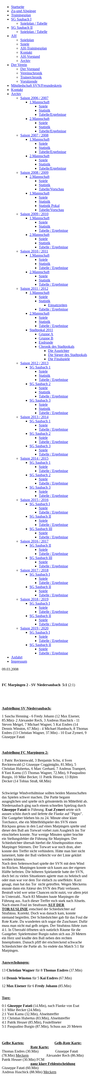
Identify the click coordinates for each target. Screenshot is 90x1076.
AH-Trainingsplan (33, 48)
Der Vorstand (30, 69)
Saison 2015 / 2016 (34, 500)
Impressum (19, 661)
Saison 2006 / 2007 (34, 98)
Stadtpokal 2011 (41, 330)
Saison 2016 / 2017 (34, 541)
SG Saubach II (22, 27)
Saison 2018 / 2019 (34, 599)
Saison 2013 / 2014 (34, 417)
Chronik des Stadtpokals (56, 346)
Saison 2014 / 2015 (34, 458)
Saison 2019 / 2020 (34, 628)
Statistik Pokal (49, 206)
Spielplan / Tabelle (33, 23)
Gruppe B (46, 338)
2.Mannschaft (39, 119)
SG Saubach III (41, 529)
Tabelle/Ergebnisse (52, 114)
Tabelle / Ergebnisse (53, 230)
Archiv (25, 61)
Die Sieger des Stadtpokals (67, 355)
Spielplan (27, 40)
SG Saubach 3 (40, 400)
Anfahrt (16, 657)
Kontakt (26, 52)
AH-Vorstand (30, 56)
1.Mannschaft (39, 102)
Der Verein (19, 65)
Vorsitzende (28, 81)
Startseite (17, 7)
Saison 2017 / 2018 (34, 570)
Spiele (24, 44)
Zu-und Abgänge (23, 11)
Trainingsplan (21, 15)
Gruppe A (46, 334)
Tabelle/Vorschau (51, 189)
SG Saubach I (21, 19)
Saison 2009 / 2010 (34, 214)
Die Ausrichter (58, 351)
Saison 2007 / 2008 (34, 135)
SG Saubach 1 (40, 367)
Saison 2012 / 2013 (34, 363)
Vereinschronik (31, 73)
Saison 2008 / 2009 (34, 172)
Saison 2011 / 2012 (34, 288)
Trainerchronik (31, 77)
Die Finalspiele (59, 359)
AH (14, 36)
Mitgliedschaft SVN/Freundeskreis (36, 85)
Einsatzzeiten (57, 305)
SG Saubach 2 (40, 384)
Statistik (44, 110)
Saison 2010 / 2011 (34, 251)
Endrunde (46, 342)
